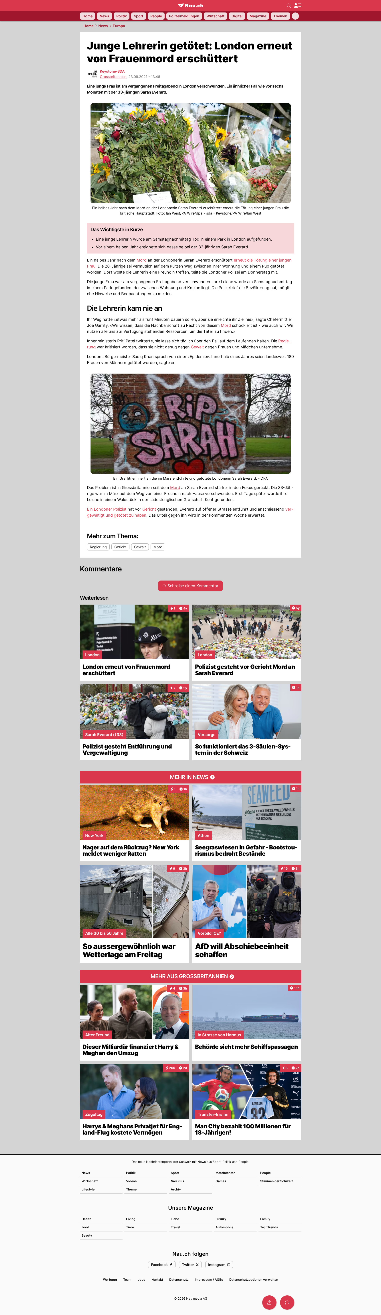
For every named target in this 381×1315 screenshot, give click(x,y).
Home (88, 26)
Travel (175, 1227)
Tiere (130, 1227)
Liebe (175, 1219)
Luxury (221, 1219)
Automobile (224, 1227)
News (103, 26)
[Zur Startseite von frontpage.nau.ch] (190, 5)
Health (86, 1219)
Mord (142, 260)
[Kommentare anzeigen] (287, 1302)
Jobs (141, 1279)
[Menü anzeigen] (297, 5)
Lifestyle (88, 1189)
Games (221, 1181)
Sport (175, 1173)
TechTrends (269, 1227)
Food (85, 1227)
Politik (131, 1173)
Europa (119, 26)
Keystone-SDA (112, 71)
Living (130, 1219)
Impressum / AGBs (209, 1279)
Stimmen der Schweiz (276, 1181)
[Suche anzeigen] (289, 5)
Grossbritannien (113, 76)
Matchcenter (225, 1173)
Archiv (176, 1189)
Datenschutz (179, 1279)
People (265, 1173)
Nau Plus (177, 1181)
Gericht (149, 509)
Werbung (110, 1279)
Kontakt (157, 1279)
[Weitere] (295, 16)
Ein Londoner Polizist (107, 509)
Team (127, 1279)
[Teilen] (269, 1302)
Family (265, 1219)
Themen (132, 1189)
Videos (131, 1181)
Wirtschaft (90, 1181)
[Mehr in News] (190, 777)
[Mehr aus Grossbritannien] (190, 976)
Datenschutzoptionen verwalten (253, 1279)
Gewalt (197, 347)
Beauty (87, 1235)
